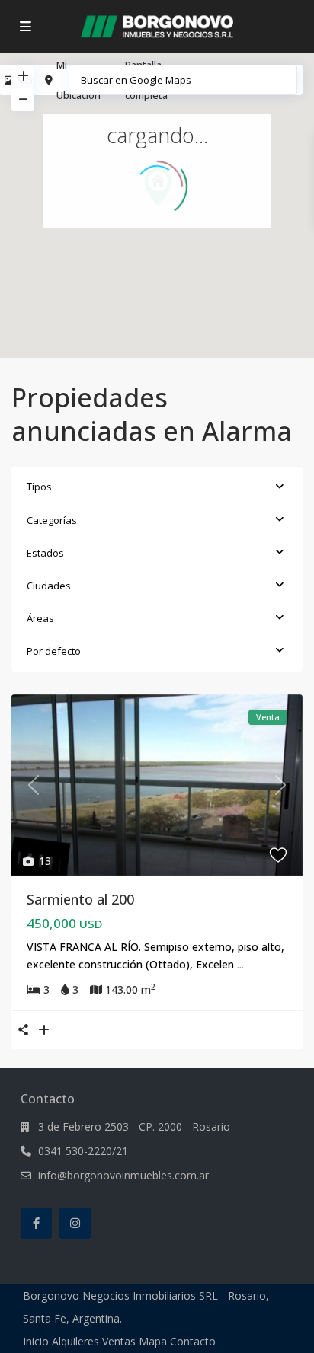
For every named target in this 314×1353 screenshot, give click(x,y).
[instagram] (75, 1223)
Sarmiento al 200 (80, 899)
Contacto (193, 1341)
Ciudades (49, 585)
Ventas (119, 1341)
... (240, 964)
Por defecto (54, 651)
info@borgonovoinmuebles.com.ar (123, 1175)
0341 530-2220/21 (83, 1151)
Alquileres (75, 1341)
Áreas (40, 618)
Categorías (52, 520)
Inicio (36, 1341)
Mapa (153, 1341)
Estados (45, 553)
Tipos (39, 486)
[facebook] (36, 1223)
